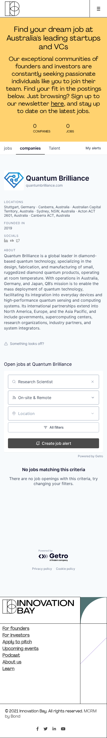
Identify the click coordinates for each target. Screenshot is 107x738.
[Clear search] (92, 381)
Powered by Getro (90, 456)
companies (30, 148)
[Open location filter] (92, 413)
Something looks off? (27, 343)
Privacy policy (42, 569)
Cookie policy (65, 569)
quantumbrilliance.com (44, 185)
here (57, 104)
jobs (8, 148)
